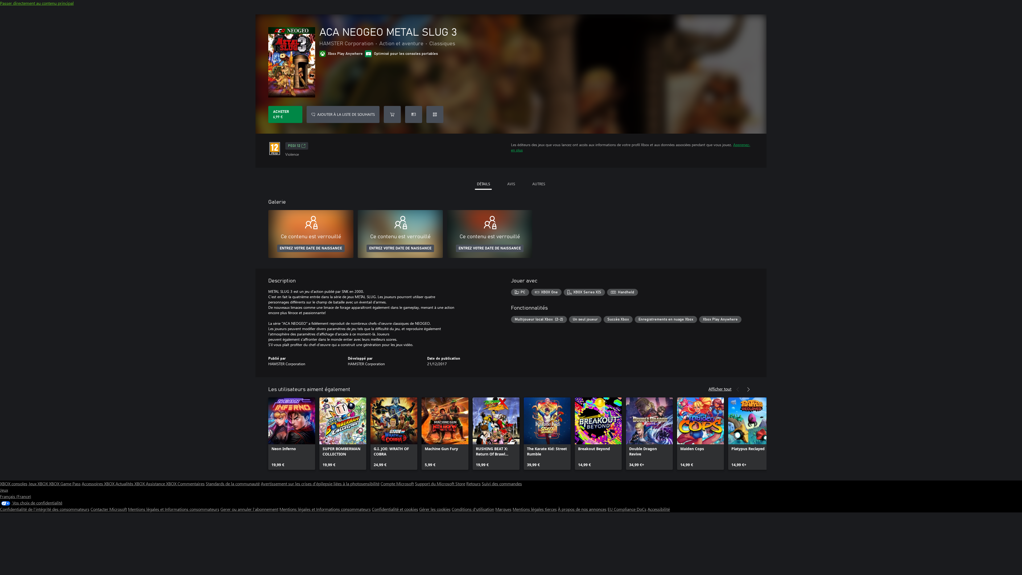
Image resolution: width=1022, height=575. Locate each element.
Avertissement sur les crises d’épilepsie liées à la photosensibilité (320, 483)
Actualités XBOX (131, 483)
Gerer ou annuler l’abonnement (249, 509)
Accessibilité (659, 509)
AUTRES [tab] (538, 183)
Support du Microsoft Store (440, 483)
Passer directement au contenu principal (37, 3)
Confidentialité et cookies (395, 509)
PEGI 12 (294, 146)
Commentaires (191, 483)
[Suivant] (748, 389)
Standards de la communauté (233, 483)
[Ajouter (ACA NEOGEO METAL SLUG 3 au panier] (392, 114)
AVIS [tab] (511, 183)
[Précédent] (737, 389)
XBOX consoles (13, 483)
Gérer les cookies (435, 509)
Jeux (4, 490)
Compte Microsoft (397, 483)
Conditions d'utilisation (473, 509)
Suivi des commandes (502, 483)
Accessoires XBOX (99, 483)
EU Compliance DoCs (627, 509)
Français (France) (15, 496)
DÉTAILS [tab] (483, 183)
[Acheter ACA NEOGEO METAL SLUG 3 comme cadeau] (413, 114)
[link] (291, 433)
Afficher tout (719, 389)
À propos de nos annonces (582, 509)
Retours (473, 483)
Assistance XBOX (162, 483)
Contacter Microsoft (108, 509)
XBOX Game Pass (65, 483)
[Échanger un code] (434, 114)
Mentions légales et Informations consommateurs (173, 509)
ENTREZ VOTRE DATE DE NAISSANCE (311, 248)
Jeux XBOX (38, 483)
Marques (503, 509)
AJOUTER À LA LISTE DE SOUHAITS (346, 114)
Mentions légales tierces (535, 509)
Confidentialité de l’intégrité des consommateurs (44, 509)
